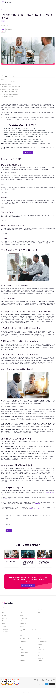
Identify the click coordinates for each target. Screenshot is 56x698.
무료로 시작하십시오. (28, 585)
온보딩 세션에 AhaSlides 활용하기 (10, 94)
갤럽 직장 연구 (6, 499)
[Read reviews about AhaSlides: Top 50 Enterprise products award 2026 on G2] (4, 682)
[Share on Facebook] (13, 76)
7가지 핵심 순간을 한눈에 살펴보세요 (11, 82)
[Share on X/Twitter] (9, 76)
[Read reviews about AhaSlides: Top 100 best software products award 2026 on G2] (10, 682)
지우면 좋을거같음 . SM (7, 96)
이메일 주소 (8, 524)
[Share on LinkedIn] (6, 76)
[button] (52, 2)
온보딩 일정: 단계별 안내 (8, 84)
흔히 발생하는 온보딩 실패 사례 (9, 91)
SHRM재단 (37, 503)
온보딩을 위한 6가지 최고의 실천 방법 (11, 87)
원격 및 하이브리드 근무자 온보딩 (10, 89)
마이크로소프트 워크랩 (34, 508)
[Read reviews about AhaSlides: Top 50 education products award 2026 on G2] (16, 682)
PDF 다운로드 (28, 152)
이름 (7, 519)
